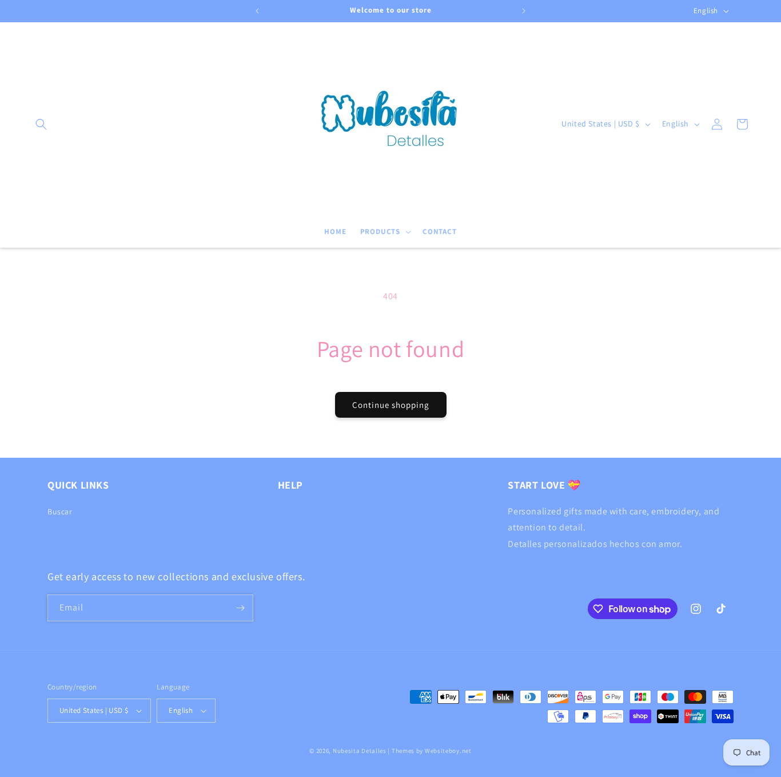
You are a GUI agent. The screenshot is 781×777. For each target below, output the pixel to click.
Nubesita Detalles (359, 751)
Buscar (60, 511)
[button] (41, 124)
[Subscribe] (240, 607)
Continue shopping (390, 404)
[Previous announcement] (257, 11)
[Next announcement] (523, 11)
